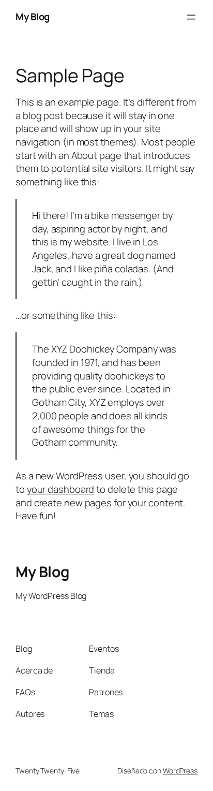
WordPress (180, 770)
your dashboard (61, 489)
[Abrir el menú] (191, 17)
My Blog (33, 16)
